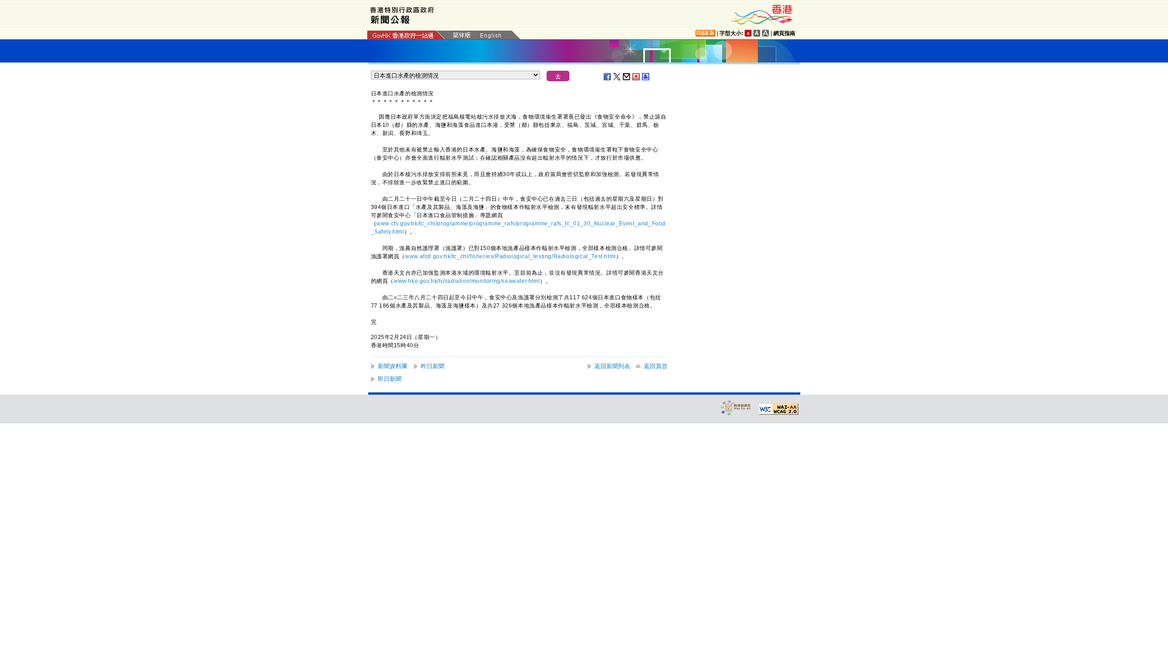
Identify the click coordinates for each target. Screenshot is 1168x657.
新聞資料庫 (392, 366)
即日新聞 (390, 378)
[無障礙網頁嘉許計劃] (736, 407)
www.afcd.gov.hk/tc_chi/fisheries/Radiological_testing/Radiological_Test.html (510, 256)
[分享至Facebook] (608, 76)
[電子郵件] (627, 76)
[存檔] (636, 76)
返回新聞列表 (612, 366)
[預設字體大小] (748, 33)
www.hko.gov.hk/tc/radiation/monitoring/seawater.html (467, 281)
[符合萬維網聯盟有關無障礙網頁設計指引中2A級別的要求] (778, 409)
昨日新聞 (432, 366)
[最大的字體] (765, 33)
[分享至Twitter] (617, 76)
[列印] (646, 76)
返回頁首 (655, 366)
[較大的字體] (757, 33)
